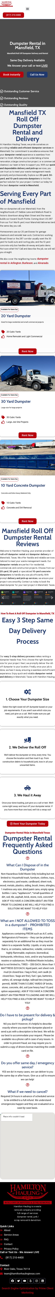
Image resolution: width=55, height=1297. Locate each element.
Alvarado (43, 263)
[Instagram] (36, 1281)
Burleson (27, 263)
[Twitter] (18, 1281)
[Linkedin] (42, 1281)
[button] (27, 9)
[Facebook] (12, 1281)
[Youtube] (24, 1281)
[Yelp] (30, 1281)
